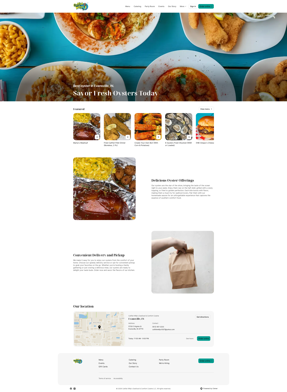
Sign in (193, 6)
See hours (189, 338)
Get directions (203, 317)
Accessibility (118, 378)
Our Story (172, 6)
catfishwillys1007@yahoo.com (163, 329)
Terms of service (105, 378)
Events (161, 6)
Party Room (150, 6)
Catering (137, 6)
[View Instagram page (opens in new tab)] (74, 388)
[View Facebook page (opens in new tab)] (71, 388)
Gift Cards (103, 366)
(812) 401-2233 (158, 327)
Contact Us (133, 366)
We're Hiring (164, 363)
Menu (127, 6)
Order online (203, 338)
